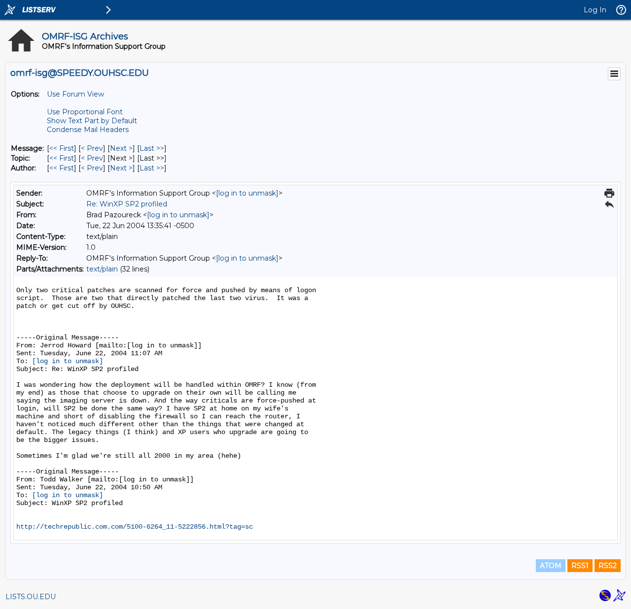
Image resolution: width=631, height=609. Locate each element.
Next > (121, 148)
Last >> (152, 148)
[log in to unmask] (247, 193)
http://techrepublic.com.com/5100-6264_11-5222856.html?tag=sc (134, 527)
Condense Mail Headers (88, 129)
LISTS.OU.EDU (30, 596)
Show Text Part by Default (92, 120)
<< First (61, 148)
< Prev (92, 148)
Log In (595, 9)
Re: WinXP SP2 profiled (126, 204)
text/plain (102, 269)
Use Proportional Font (85, 111)
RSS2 (607, 565)
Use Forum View (75, 94)
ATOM (550, 565)
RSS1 (580, 565)
